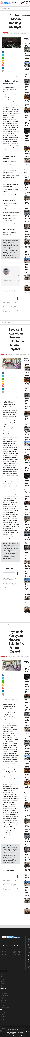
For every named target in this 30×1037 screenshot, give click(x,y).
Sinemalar (3, 1002)
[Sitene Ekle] (20, 945)
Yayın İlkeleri (4, 953)
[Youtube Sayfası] (9, 945)
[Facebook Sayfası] (1, 945)
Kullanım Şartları (17, 951)
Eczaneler (3, 997)
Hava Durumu (4, 992)
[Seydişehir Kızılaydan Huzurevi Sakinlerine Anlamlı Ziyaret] (11, 363)
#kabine (10, 263)
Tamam (21, 1035)
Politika (2, 978)
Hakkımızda (3, 951)
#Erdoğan (5, 263)
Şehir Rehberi (4, 1005)
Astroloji (3, 1019)
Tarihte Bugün (4, 1000)
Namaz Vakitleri (4, 995)
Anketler (3, 1014)
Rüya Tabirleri (4, 1018)
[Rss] (15, 945)
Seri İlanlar (3, 1004)
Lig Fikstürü (3, 999)
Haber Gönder (16, 954)
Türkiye (8, 8)
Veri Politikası (4, 954)
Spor (2, 985)
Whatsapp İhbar (17, 953)
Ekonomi (3, 981)
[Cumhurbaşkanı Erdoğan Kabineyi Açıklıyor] (11, 42)
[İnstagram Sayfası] (7, 945)
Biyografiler (3, 1016)
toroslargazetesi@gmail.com (9, 280)
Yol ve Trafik (4, 993)
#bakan (15, 263)
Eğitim (2, 986)
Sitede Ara (3, 1013)
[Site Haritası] (18, 945)
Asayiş (2, 983)
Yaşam (2, 979)
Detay (15, 1035)
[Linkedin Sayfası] (12, 945)
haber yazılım (3, 1035)
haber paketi (3, 1033)
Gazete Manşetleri (5, 1007)
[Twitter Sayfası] (4, 945)
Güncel (14, 2)
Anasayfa (3, 8)
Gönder (17, 298)
